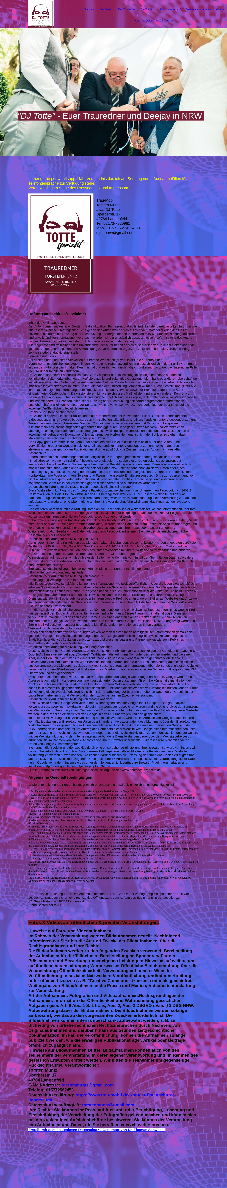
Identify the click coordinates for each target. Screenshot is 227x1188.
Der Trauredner (126, 9)
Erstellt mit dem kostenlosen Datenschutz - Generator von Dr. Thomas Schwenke (96, 1130)
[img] (41, 14)
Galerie (220, 9)
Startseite (89, 9)
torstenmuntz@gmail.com (88, 1085)
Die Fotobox (147, 9)
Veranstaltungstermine (198, 9)
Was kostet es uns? (170, 9)
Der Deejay (106, 9)
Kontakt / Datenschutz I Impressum (154, 20)
